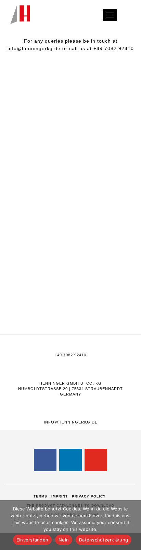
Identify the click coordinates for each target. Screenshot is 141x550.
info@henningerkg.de (71, 422)
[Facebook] (45, 460)
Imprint (59, 496)
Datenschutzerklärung (103, 539)
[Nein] (132, 525)
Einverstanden (32, 539)
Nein (64, 539)
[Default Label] (70, 460)
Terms (40, 496)
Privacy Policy (89, 496)
